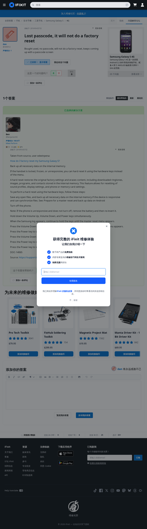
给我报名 (73, 280)
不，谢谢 (73, 300)
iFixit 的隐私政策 (64, 291)
